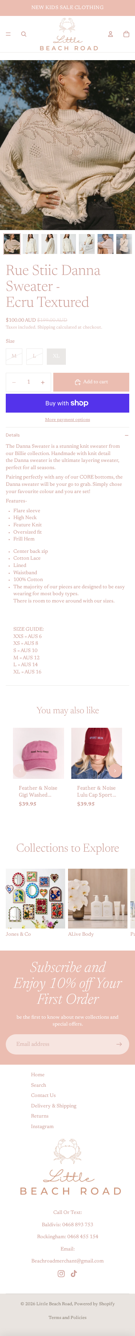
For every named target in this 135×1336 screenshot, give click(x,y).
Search (38, 1085)
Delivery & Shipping (53, 1106)
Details (12, 435)
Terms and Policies (67, 1318)
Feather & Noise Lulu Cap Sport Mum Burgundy (96, 794)
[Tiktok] (73, 1274)
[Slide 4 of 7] (68, 244)
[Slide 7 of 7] (124, 244)
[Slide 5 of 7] (87, 244)
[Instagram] (61, 1274)
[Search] (24, 34)
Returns (40, 1116)
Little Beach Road (54, 1304)
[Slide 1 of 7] (12, 244)
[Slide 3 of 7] (49, 244)
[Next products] (115, 771)
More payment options (67, 420)
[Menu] (8, 34)
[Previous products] (20, 771)
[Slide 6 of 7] (105, 244)
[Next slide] (121, 903)
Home (38, 1075)
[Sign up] (119, 1044)
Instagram (42, 1127)
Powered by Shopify (94, 1304)
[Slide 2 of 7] (31, 244)
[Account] (110, 34)
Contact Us (43, 1096)
